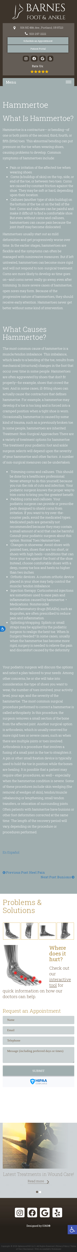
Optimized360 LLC (26, 1246)
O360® (46, 1225)
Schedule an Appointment (37, 40)
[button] (72, 1229)
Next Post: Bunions (56, 877)
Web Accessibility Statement (48, 1249)
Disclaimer (28, 1249)
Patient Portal (38, 48)
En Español (11, 852)
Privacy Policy (62, 1246)
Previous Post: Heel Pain (25, 872)
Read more (36, 1181)
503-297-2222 (37, 34)
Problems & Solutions (22, 906)
